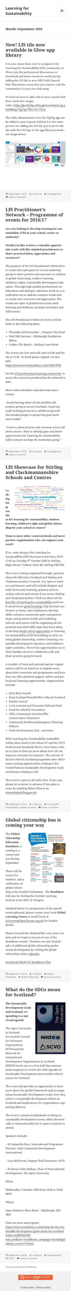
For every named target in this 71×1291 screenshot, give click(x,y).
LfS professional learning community (38, 373)
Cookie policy (27, 1287)
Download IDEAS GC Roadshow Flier (28, 962)
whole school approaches (34, 631)
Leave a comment (17, 197)
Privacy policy (43, 1287)
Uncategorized (54, 193)
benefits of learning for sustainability (29, 602)
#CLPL (12, 1258)
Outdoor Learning (27, 807)
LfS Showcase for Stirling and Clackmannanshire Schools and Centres (34, 472)
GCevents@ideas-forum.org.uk (24, 920)
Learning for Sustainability (19, 11)
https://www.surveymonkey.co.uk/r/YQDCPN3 (33, 365)
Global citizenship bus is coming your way (33, 822)
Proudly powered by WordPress (21, 1266)
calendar (34, 953)
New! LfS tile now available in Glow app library (30, 50)
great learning (33, 606)
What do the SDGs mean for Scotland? (33, 992)
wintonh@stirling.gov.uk (21, 792)
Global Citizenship (29, 976)
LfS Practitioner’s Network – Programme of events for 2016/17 (34, 214)
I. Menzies (37, 193)
